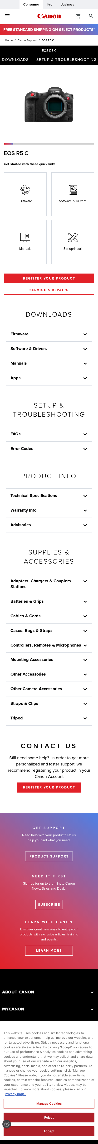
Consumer (31, 4)
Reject (49, 1117)
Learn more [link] (49, 951)
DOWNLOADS (15, 59)
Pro (49, 4)
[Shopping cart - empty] (78, 15)
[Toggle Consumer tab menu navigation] (7, 16)
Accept (49, 1131)
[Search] (91, 16)
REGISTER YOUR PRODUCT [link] (49, 787)
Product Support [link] (49, 856)
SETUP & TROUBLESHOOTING (66, 59)
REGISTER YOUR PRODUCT (49, 278)
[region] (49, 1080)
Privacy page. (15, 1094)
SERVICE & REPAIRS (49, 290)
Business (67, 4)
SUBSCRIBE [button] (49, 905)
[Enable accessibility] (6, 1124)
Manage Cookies (49, 1103)
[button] (8, 144)
